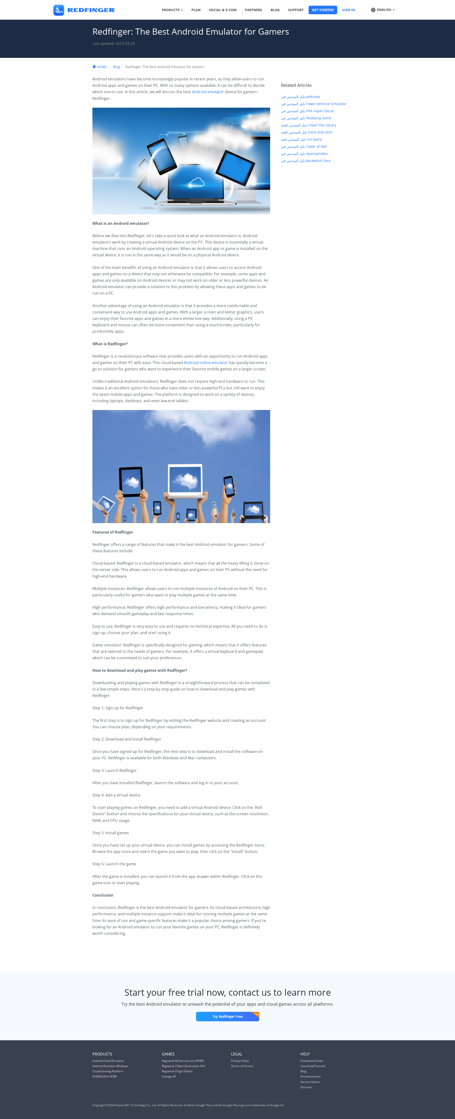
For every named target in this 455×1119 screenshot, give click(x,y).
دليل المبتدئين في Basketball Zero (306, 160)
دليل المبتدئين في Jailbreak (300, 96)
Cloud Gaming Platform (107, 1071)
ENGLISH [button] (384, 9)
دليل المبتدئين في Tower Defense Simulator (313, 103)
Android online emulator (206, 362)
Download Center (311, 1061)
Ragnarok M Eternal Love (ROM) (183, 1061)
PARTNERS (253, 10)
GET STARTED (323, 10)
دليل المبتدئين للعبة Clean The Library (308, 125)
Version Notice (310, 1082)
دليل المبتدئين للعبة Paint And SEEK (306, 132)
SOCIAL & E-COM (223, 10)
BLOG (275, 10)
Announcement (310, 1076)
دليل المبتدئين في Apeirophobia (304, 153)
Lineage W (169, 1076)
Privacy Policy (240, 1061)
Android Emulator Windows (110, 1066)
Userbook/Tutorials (313, 1066)
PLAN (195, 10)
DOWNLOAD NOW (104, 1076)
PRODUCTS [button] (171, 10)
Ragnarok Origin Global (177, 1071)
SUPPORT (296, 10)
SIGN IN (348, 10)
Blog (116, 66)
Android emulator (208, 91)
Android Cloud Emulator (108, 1061)
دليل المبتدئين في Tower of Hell (304, 146)
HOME (101, 66)
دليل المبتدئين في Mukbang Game (306, 118)
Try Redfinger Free (228, 1016)
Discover (306, 1087)
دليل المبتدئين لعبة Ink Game (301, 139)
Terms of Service (242, 1066)
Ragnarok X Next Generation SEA (183, 1066)
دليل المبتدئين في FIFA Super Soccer (307, 111)
